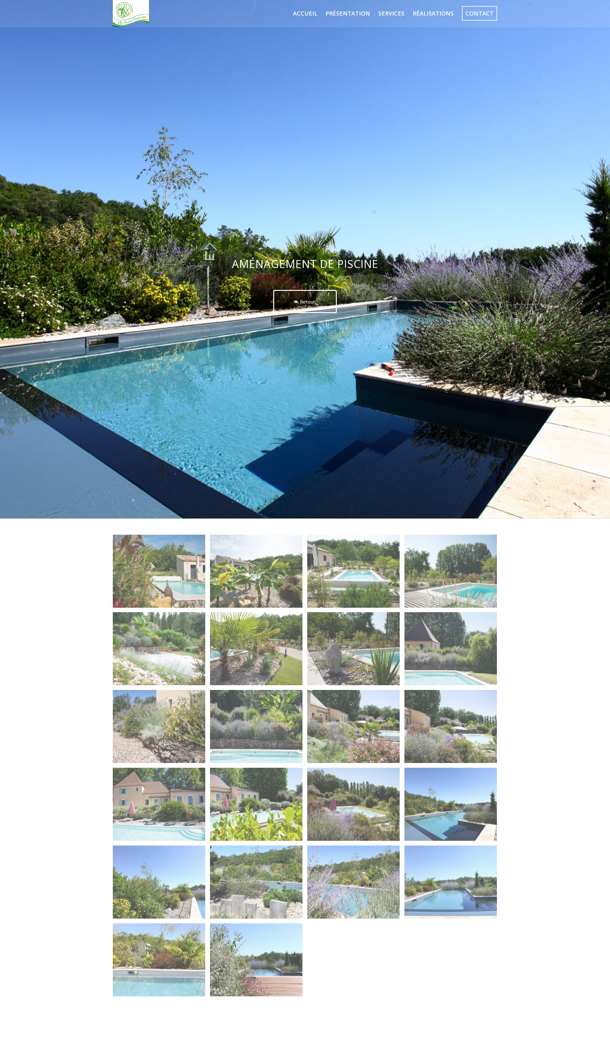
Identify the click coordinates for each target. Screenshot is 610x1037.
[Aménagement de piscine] (161, 573)
